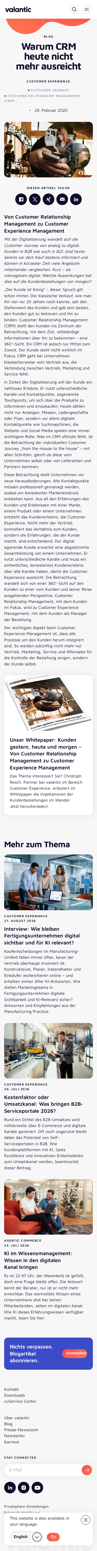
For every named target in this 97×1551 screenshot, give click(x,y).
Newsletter (14, 1435)
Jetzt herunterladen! (29, 806)
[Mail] (62, 199)
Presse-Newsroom (21, 1429)
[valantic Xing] (48, 199)
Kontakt (11, 1389)
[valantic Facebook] (21, 199)
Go (53, 1536)
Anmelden (76, 1353)
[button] (86, 9)
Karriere (11, 1441)
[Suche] (74, 9)
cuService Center (20, 1401)
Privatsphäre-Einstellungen (26, 1506)
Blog (8, 1423)
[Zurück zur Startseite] (18, 9)
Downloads (14, 1395)
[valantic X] (35, 199)
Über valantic (16, 1417)
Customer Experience (48, 81)
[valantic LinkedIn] (76, 199)
